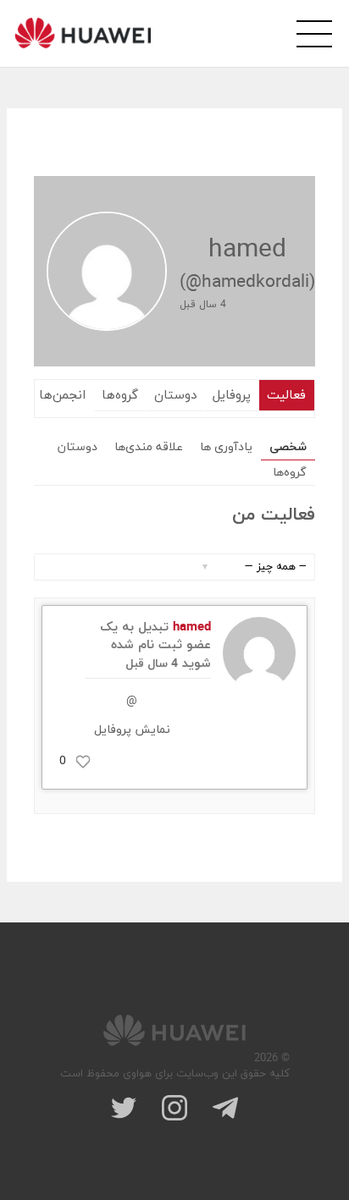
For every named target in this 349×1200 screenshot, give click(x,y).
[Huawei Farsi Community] (82, 33)
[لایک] (83, 761)
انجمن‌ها (62, 396)
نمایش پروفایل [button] (132, 730)
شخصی (288, 447)
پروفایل (232, 396)
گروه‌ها (120, 396)
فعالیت (286, 396)
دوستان (175, 396)
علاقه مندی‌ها (148, 447)
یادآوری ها (226, 447)
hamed (192, 627)
